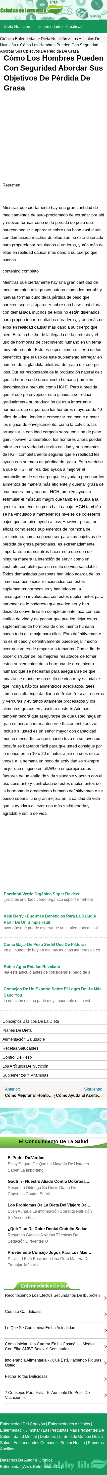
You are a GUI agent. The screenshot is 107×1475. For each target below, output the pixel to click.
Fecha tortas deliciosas (26, 1376)
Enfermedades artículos (69, 1424)
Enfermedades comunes (35, 1443)
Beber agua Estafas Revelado (32, 967)
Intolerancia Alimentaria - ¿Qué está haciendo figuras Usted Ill (53, 1362)
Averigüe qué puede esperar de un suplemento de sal (51, 928)
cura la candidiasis (23, 1311)
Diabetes (48, 1436)
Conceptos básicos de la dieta (30, 1021)
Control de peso (17, 1057)
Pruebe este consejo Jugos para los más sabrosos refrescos (50, 1252)
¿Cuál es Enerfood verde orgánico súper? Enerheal (48, 899)
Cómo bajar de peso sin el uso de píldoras (45, 944)
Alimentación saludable (23, 1039)
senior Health (72, 1443)
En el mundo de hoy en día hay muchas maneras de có (52, 950)
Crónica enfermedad (18, 39)
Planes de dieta (17, 1030)
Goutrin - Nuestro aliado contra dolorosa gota (50, 1181)
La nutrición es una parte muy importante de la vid (47, 1001)
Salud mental (25, 1436)
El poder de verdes (26, 1158)
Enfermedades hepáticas (60, 26)
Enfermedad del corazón (22, 1424)
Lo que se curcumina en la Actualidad (40, 1328)
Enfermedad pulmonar (20, 1430)
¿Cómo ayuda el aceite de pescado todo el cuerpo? (78, 1095)
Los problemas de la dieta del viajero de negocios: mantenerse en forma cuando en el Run (50, 1205)
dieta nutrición (17, 26)
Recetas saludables (20, 1048)
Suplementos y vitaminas (25, 1075)
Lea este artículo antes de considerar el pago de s (47, 972)
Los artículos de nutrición (25, 1066)
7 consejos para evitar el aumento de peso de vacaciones (47, 1395)
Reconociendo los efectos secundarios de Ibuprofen (52, 1295)
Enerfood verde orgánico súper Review (41, 894)
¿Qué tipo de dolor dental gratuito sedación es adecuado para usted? (50, 1229)
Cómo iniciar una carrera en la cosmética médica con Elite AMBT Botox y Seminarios (50, 1346)
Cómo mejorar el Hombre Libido (29, 1095)
